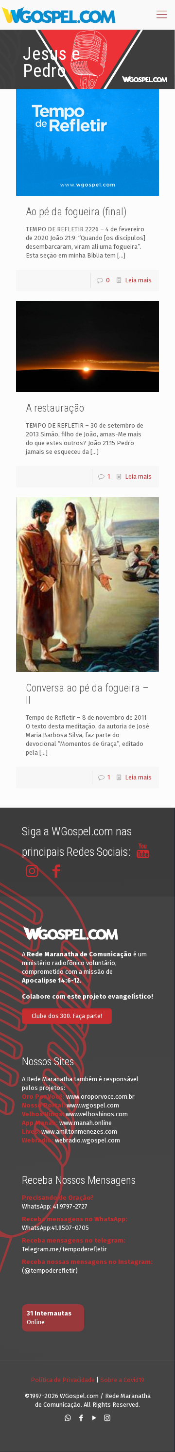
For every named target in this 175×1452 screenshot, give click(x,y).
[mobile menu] (162, 14)
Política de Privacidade (63, 1379)
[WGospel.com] (58, 14)
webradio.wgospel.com (87, 1140)
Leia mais (138, 280)
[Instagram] (107, 1418)
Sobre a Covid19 (122, 1379)
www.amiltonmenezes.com (79, 1131)
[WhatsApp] (68, 1418)
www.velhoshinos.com (97, 1114)
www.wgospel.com (93, 1105)
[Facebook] (81, 1418)
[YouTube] (94, 1418)
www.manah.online (85, 1122)
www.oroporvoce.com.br (100, 1096)
